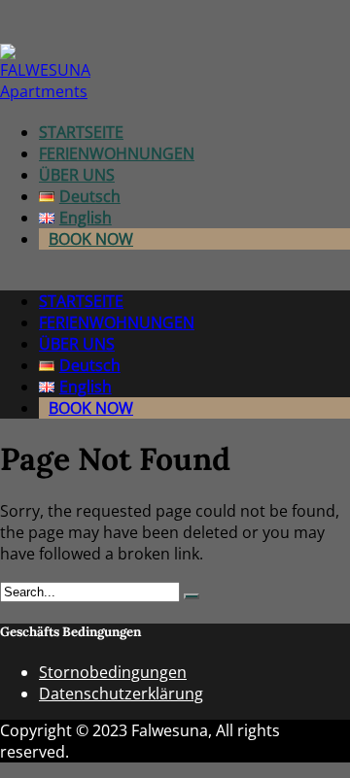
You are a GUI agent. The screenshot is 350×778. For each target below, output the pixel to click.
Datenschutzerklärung (121, 693)
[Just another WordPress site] (46, 91)
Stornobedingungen (113, 672)
